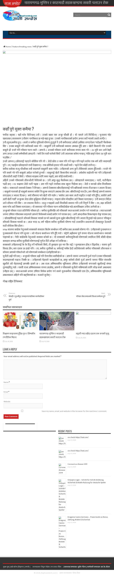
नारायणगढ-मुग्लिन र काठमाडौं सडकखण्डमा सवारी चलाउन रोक (66, 3)
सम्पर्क (27, 566)
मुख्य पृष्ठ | (6, 566)
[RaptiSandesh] (20, 18)
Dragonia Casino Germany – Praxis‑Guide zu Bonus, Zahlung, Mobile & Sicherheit (88, 518)
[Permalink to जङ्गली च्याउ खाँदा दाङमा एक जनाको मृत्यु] (93, 314)
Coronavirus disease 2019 (77, 464)
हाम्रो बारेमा (14, 566)
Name (6, 382)
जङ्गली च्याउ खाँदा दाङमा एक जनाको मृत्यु (92, 334)
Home (8, 46)
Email (6, 392)
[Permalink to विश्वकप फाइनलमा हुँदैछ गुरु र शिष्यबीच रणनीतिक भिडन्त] (20, 329)
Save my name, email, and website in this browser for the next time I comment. (74, 411)
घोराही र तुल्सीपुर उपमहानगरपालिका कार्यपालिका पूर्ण (26, 297)
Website (7, 401)
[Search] (109, 15)
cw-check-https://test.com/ (78, 437)
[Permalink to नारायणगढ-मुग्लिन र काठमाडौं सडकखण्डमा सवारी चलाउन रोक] (56, 329)
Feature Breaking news (21, 46)
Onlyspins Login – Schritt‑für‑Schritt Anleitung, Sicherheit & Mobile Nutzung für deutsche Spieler (87, 481)
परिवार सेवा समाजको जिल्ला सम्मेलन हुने (90, 295)
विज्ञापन (21, 566)
